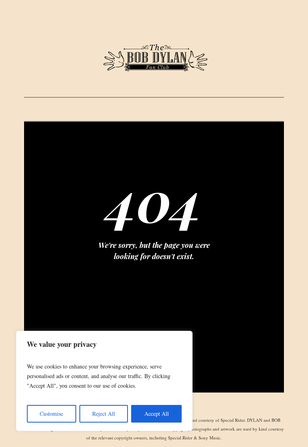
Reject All (103, 413)
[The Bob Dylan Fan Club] (154, 58)
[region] (104, 381)
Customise (51, 413)
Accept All (156, 413)
